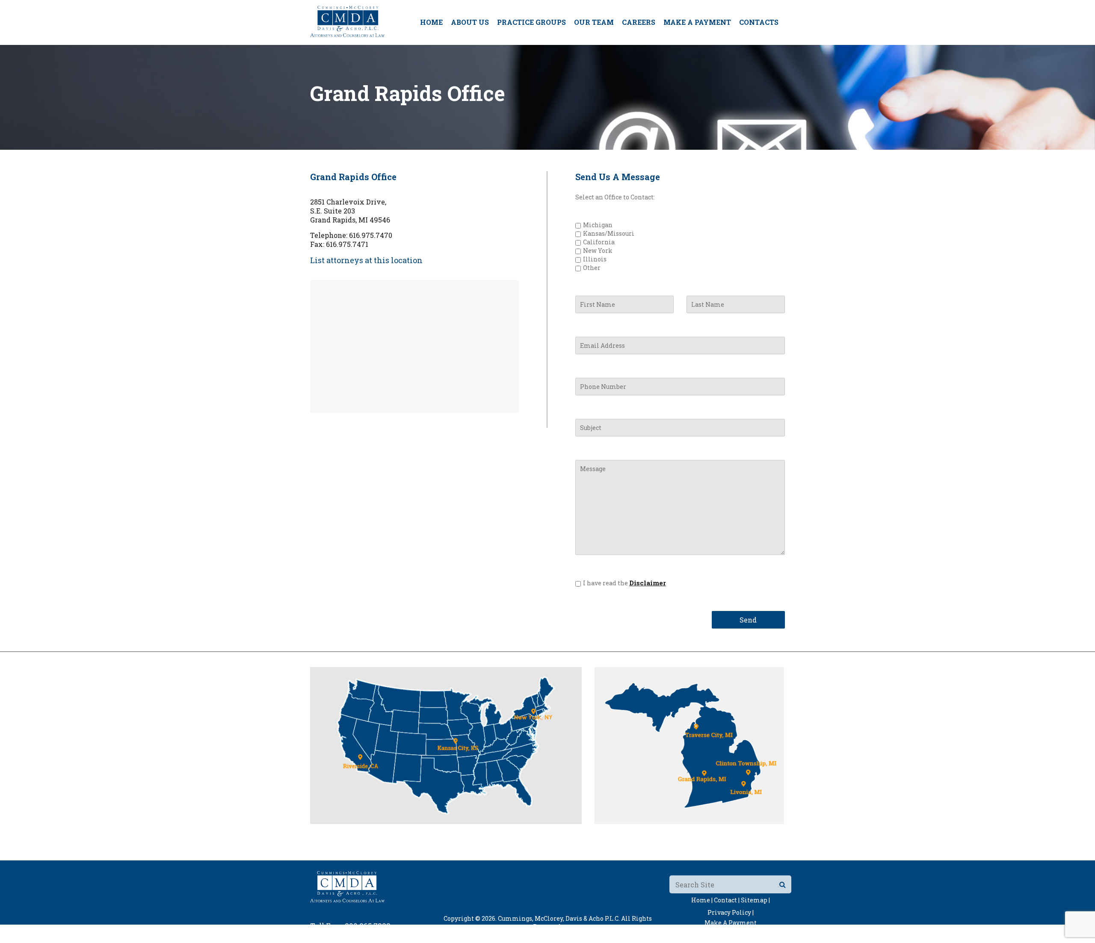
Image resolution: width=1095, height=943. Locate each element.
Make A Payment (697, 22)
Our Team (594, 22)
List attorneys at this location (366, 260)
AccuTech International (602, 935)
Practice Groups (531, 22)
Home (431, 22)
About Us (470, 22)
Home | (702, 900)
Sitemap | (755, 900)
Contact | (727, 900)
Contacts (758, 22)
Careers (638, 22)
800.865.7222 (368, 926)
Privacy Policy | (730, 912)
